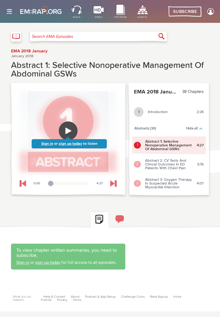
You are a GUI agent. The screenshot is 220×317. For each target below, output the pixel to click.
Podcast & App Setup (100, 296)
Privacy (62, 300)
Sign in (47, 144)
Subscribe (185, 11)
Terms (77, 300)
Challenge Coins (133, 296)
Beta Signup (159, 296)
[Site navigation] (9, 12)
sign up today (70, 144)
